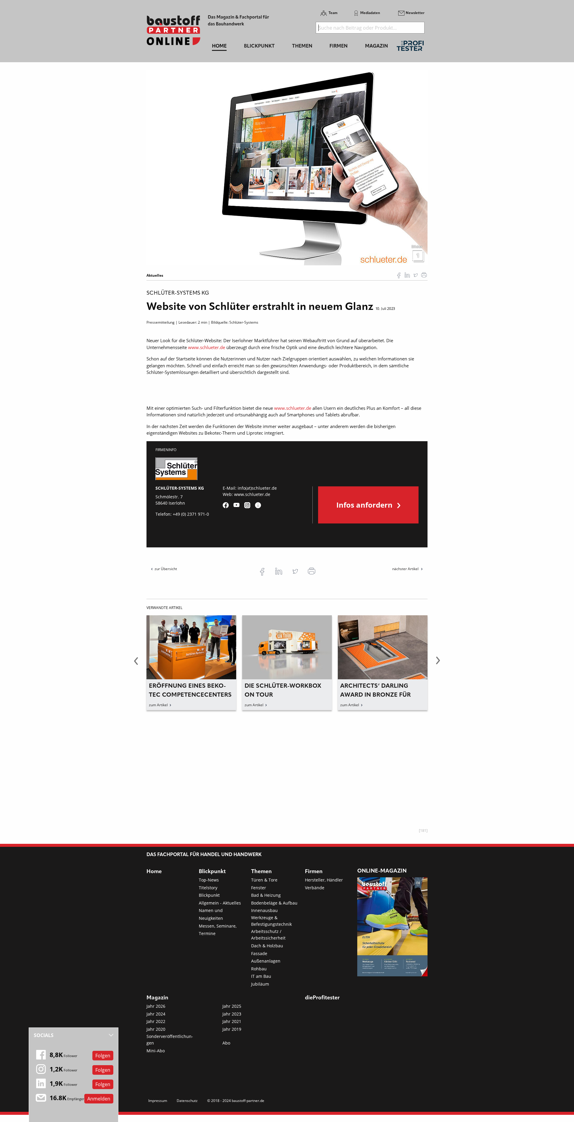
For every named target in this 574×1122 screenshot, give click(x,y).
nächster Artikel (405, 568)
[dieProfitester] (410, 47)
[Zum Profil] (258, 505)
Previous (136, 664)
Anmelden (98, 1098)
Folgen (102, 1055)
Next (437, 664)
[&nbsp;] (287, 167)
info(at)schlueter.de (257, 488)
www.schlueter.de (206, 347)
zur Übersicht (166, 568)
